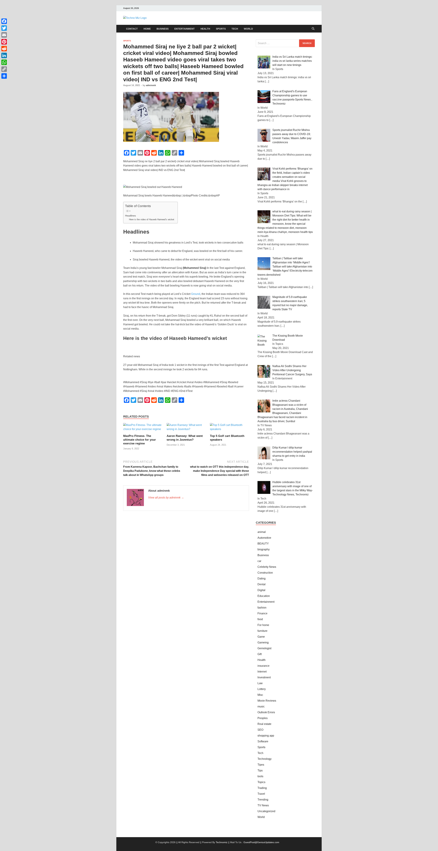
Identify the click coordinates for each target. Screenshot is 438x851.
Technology (264, 758)
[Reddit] (4, 48)
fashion (261, 607)
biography (263, 549)
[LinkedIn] (4, 55)
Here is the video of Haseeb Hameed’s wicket (151, 219)
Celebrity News (266, 566)
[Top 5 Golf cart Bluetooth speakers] (229, 428)
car (259, 561)
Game (261, 636)
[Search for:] (285, 43)
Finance (262, 613)
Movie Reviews (266, 700)
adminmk (151, 85)
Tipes (260, 764)
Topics (261, 782)
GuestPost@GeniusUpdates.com (261, 842)
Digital (261, 590)
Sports (221, 28)
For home (263, 625)
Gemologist (264, 648)
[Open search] (313, 29)
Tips (260, 770)
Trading (262, 787)
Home (147, 28)
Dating (261, 578)
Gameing (263, 642)
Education (263, 595)
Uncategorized (266, 811)
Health (205, 28)
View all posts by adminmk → (166, 497)
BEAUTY (263, 543)
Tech (234, 28)
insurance (263, 665)
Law (260, 683)
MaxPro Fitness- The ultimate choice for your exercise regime (139, 439)
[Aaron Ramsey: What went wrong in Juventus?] (186, 428)
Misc (260, 694)
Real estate (264, 723)
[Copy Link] (4, 69)
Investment (264, 677)
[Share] (4, 76)
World (248, 28)
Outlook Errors (266, 712)
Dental (261, 584)
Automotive (264, 537)
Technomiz (221, 842)
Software (262, 741)
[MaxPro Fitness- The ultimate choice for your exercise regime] (142, 428)
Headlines (130, 215)
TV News (263, 805)
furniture (262, 630)
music (261, 706)
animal (261, 531)
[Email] (4, 34)
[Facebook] (4, 21)
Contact (132, 28)
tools (260, 776)
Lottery (261, 689)
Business (163, 28)
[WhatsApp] (4, 62)
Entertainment (184, 28)
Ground (195, 293)
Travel (261, 793)
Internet (262, 671)
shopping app (265, 735)
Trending (262, 799)
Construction (265, 572)
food (260, 619)
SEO (260, 729)
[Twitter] (4, 28)
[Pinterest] (4, 41)
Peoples (262, 718)
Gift (259, 654)
